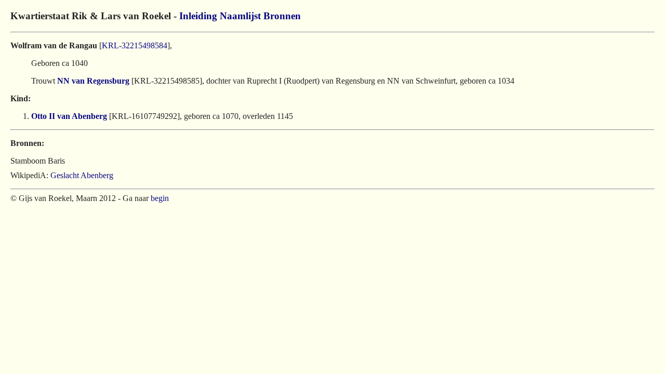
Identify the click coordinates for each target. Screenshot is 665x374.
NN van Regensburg (93, 80)
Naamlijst (240, 15)
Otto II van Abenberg (69, 116)
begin (160, 198)
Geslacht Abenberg (81, 175)
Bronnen (282, 15)
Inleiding (198, 15)
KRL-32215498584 (134, 45)
